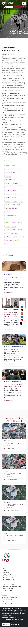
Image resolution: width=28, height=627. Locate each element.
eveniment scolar (16, 204)
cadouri (7, 222)
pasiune (7, 211)
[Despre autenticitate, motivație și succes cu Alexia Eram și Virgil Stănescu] (14, 298)
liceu (7, 172)
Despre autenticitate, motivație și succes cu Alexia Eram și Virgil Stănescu (13, 314)
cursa (7, 244)
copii (16, 186)
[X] (21, 310)
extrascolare (8, 219)
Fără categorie (8, 274)
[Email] (21, 323)
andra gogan (9, 240)
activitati (14, 197)
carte (21, 201)
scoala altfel (14, 233)
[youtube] (8, 603)
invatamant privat (10, 169)
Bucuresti (15, 183)
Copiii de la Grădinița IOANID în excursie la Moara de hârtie (11, 351)
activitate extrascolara (11, 215)
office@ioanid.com (10, 448)
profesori (19, 169)
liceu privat (8, 176)
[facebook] (3, 603)
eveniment (8, 183)
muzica (7, 226)
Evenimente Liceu (16, 309)
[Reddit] (21, 313)
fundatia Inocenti (9, 236)
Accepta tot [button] (6, 624)
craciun (7, 190)
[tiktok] (5, 603)
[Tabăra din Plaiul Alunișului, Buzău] (14, 262)
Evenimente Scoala (16, 273)
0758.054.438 (9, 507)
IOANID (7, 165)
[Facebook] (21, 306)
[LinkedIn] (21, 316)
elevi (21, 186)
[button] (3, 617)
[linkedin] (11, 603)
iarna (14, 229)
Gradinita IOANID (10, 194)
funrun (15, 240)
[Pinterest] (21, 320)
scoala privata (9, 186)
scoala (13, 165)
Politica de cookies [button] (6, 615)
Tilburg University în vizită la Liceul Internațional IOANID (14, 385)
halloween (20, 229)
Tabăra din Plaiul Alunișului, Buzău (13, 279)
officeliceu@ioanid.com (11, 540)
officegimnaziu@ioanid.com (12, 510)
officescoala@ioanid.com (11, 479)
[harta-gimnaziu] (14, 485)
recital (7, 233)
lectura (7, 204)
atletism (13, 244)
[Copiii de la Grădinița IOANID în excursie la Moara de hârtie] (14, 335)
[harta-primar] (14, 454)
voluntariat (16, 219)
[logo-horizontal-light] (8, 2)
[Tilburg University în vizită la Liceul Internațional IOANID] (14, 370)
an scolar (13, 172)
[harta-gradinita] (14, 424)
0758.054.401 (9, 476)
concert (7, 197)
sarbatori (8, 229)
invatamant (19, 194)
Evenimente (7, 273)
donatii (13, 222)
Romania (14, 226)
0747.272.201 (9, 538)
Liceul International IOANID (12, 208)
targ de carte (19, 236)
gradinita (14, 190)
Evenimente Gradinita (17, 346)
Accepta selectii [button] (15, 624)
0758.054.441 (9, 445)
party (19, 222)
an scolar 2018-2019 (10, 179)
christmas (8, 201)
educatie (15, 201)
